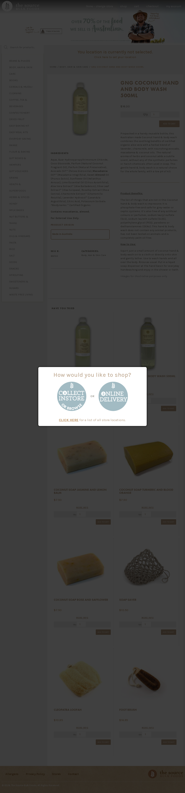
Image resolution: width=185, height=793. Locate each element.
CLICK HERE (69, 420)
